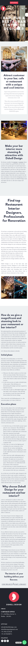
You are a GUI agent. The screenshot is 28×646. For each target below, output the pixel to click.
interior (15, 162)
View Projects (7, 584)
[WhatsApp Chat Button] (24, 642)
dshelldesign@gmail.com (9, 629)
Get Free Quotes (14, 2)
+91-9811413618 (6, 632)
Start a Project (20, 584)
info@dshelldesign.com (9, 627)
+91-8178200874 (6, 634)
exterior (21, 162)
